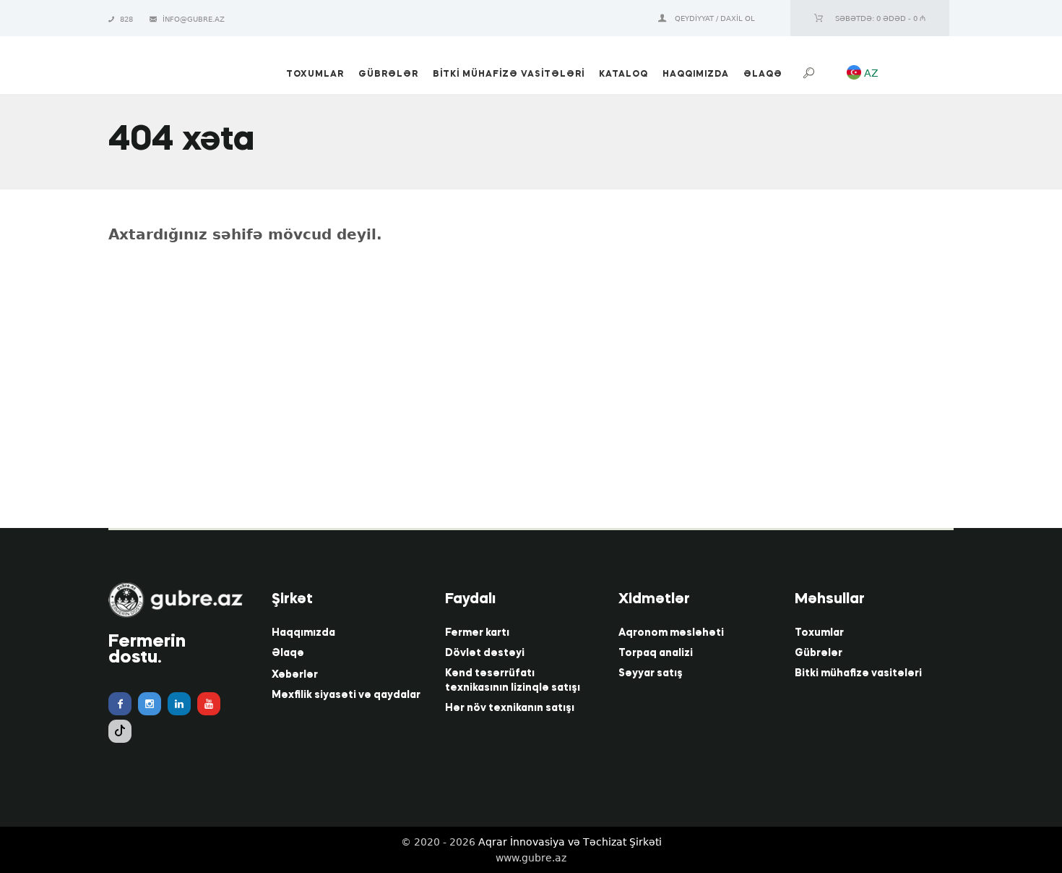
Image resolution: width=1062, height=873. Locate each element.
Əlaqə (288, 653)
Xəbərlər (295, 675)
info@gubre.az (194, 19)
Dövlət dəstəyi (484, 653)
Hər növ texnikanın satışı (509, 708)
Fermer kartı (477, 633)
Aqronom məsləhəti (671, 633)
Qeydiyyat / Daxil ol (715, 18)
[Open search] (810, 73)
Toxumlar (819, 633)
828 (127, 19)
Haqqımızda (303, 633)
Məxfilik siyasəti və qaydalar (346, 695)
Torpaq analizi (655, 653)
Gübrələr (818, 653)
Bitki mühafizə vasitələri (858, 673)
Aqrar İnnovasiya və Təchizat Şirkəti (570, 842)
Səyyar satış (650, 673)
